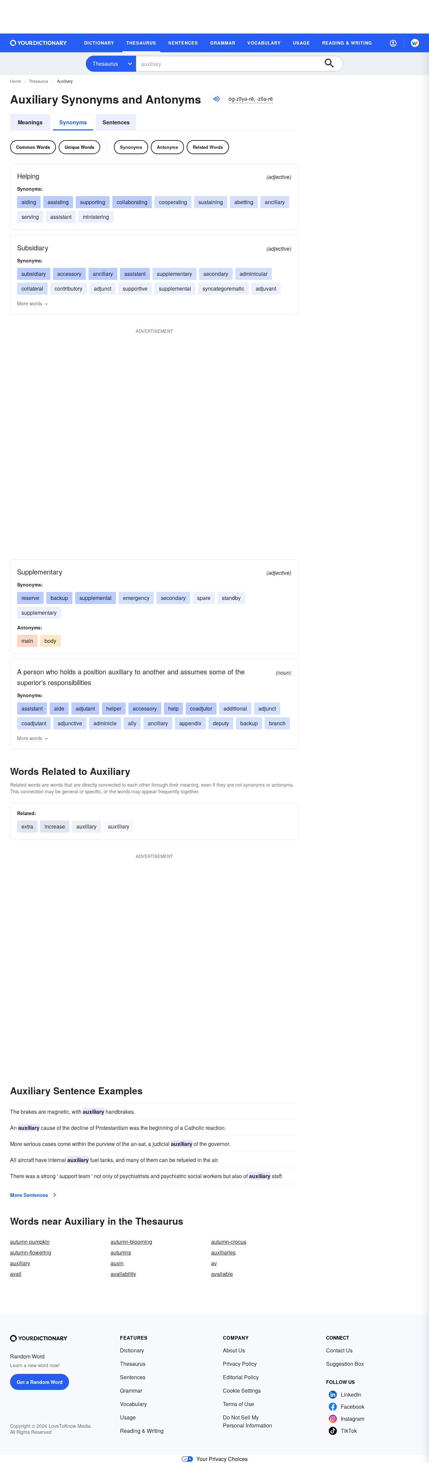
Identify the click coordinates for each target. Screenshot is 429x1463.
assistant (60, 217)
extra (27, 826)
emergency (136, 598)
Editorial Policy (241, 1377)
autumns (121, 1252)
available (222, 1274)
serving (30, 217)
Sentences (116, 122)
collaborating (132, 202)
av (214, 1263)
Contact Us (339, 1350)
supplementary (174, 274)
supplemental (175, 288)
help (173, 708)
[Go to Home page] (38, 43)
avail (15, 1274)
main (27, 641)
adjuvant (266, 288)
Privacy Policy (240, 1363)
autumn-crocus (228, 1241)
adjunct (102, 288)
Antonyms (167, 147)
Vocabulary (133, 1404)
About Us (234, 1350)
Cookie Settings (242, 1390)
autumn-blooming (131, 1241)
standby (231, 598)
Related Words (208, 147)
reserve (30, 598)
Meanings (30, 122)
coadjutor (201, 708)
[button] (393, 43)
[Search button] (332, 63)
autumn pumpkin (30, 1241)
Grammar (131, 1390)
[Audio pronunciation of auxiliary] (216, 99)
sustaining (210, 202)
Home (15, 81)
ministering (96, 217)
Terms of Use (238, 1404)
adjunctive (70, 723)
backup (59, 598)
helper (113, 708)
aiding (28, 202)
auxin (117, 1263)
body (50, 641)
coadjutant (33, 723)
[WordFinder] (415, 43)
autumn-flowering (30, 1252)
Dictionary (132, 1350)
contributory (68, 288)
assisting (58, 202)
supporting (92, 202)
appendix (190, 723)
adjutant (85, 708)
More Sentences (29, 1195)
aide (59, 708)
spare (203, 598)
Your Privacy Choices (222, 1459)
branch (277, 723)
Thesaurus (105, 63)
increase (55, 826)
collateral (32, 288)
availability (123, 1274)
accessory (69, 274)
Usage (128, 1417)
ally (132, 723)
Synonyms (73, 122)
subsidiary (33, 274)
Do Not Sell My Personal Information (247, 1421)
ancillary (275, 202)
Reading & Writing (142, 1431)
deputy (221, 723)
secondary (215, 274)
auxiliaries (223, 1252)
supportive (135, 288)
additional (235, 708)
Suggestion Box (345, 1363)
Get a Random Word (40, 1382)
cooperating (173, 202)
